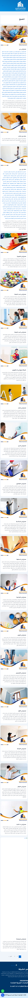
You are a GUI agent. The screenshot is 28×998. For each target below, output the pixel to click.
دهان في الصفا (11, 179)
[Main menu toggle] (2, 5)
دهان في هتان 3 (13, 216)
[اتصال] (2, 995)
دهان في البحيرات (8, 173)
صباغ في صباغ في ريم (17, 88)
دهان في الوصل (5, 191)
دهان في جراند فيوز (10, 195)
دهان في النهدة (7, 189)
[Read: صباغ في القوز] (14, 697)
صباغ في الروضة (10, 59)
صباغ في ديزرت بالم (19, 82)
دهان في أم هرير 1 (21, 173)
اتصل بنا (12, 986)
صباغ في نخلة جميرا (5, 96)
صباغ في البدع (6, 55)
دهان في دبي (22, 169)
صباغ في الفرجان (20, 65)
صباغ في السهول (19, 61)
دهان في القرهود (20, 183)
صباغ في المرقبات (15, 71)
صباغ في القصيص (7, 65)
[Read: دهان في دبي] (14, 156)
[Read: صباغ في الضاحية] (14, 583)
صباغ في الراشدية (16, 59)
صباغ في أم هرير (7, 53)
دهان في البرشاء (14, 175)
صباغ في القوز (22, 711)
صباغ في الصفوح (23, 63)
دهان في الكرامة (8, 218)
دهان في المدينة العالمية (11, 187)
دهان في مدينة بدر (10, 210)
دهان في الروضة (14, 218)
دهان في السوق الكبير (19, 179)
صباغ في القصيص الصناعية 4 (11, 67)
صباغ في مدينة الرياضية (12, 92)
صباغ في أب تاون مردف (8, 51)
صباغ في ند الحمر (23, 98)
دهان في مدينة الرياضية (18, 210)
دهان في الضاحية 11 (15, 181)
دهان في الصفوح (5, 179)
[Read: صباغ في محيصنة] (14, 886)
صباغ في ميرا (20, 96)
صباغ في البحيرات (13, 55)
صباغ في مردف (11, 94)
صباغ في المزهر (9, 71)
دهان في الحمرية (23, 177)
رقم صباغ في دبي (23, 51)
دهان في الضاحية (23, 181)
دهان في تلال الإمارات (9, 193)
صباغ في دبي (22, 49)
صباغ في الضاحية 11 (9, 63)
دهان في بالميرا (16, 193)
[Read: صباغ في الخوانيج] (14, 470)
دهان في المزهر (19, 189)
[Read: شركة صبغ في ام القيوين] (14, 356)
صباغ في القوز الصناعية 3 (15, 69)
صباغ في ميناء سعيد (13, 96)
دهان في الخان (22, 136)
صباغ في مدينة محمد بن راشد (19, 94)
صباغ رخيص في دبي (16, 51)
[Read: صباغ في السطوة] (14, 546)
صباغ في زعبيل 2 (19, 86)
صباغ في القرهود (14, 65)
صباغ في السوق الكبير (12, 61)
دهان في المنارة (13, 189)
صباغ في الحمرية (6, 57)
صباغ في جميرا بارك (22, 80)
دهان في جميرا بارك (8, 197)
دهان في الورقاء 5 (12, 191)
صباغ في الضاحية (17, 63)
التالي (10, 956)
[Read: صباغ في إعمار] (14, 394)
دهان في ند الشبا (19, 216)
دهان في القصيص (13, 183)
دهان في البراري (20, 175)
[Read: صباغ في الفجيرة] (14, 243)
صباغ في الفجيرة (21, 256)
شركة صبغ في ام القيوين (19, 370)
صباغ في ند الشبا (16, 98)
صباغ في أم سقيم (14, 53)
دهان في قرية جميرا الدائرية (8, 206)
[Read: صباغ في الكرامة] (14, 735)
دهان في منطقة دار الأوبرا (8, 212)
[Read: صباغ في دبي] (14, 35)
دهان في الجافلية (7, 175)
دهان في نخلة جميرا (9, 214)
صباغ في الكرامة (7, 69)
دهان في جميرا (14, 197)
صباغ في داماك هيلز (15, 80)
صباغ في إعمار (18, 55)
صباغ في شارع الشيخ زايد (10, 86)
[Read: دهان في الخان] (14, 122)
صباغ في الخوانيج (21, 483)
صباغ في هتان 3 (10, 98)
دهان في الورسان (18, 191)
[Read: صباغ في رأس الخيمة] (14, 318)
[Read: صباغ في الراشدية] (14, 508)
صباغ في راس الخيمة (20, 294)
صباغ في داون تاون (7, 80)
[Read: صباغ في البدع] (14, 432)
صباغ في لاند (16, 90)
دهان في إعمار (14, 173)
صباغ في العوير (22, 635)
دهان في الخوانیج (16, 177)
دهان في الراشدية (20, 218)
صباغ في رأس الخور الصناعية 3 (14, 84)
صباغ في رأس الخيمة (20, 332)
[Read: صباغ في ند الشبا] (14, 811)
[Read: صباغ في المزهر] (14, 773)
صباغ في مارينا (11, 90)
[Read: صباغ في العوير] (14, 621)
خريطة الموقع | (24, 986)
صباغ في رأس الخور (12, 82)
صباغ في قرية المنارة (9, 88)
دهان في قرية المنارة (17, 206)
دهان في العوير (9, 181)
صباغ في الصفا (5, 61)
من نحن (18, 986)
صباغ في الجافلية (13, 57)
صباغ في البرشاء (19, 57)
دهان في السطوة (9, 177)
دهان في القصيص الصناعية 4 (16, 185)
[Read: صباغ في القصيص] (14, 659)
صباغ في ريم (6, 84)
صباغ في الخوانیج (23, 59)
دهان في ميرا (23, 214)
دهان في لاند (23, 208)
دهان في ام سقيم (22, 193)
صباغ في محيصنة (19, 92)
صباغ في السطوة (21, 559)
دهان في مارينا (18, 208)
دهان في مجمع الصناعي (11, 208)
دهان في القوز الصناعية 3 (20, 187)
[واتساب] (2, 991)
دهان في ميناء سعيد (17, 214)
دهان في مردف (15, 212)
